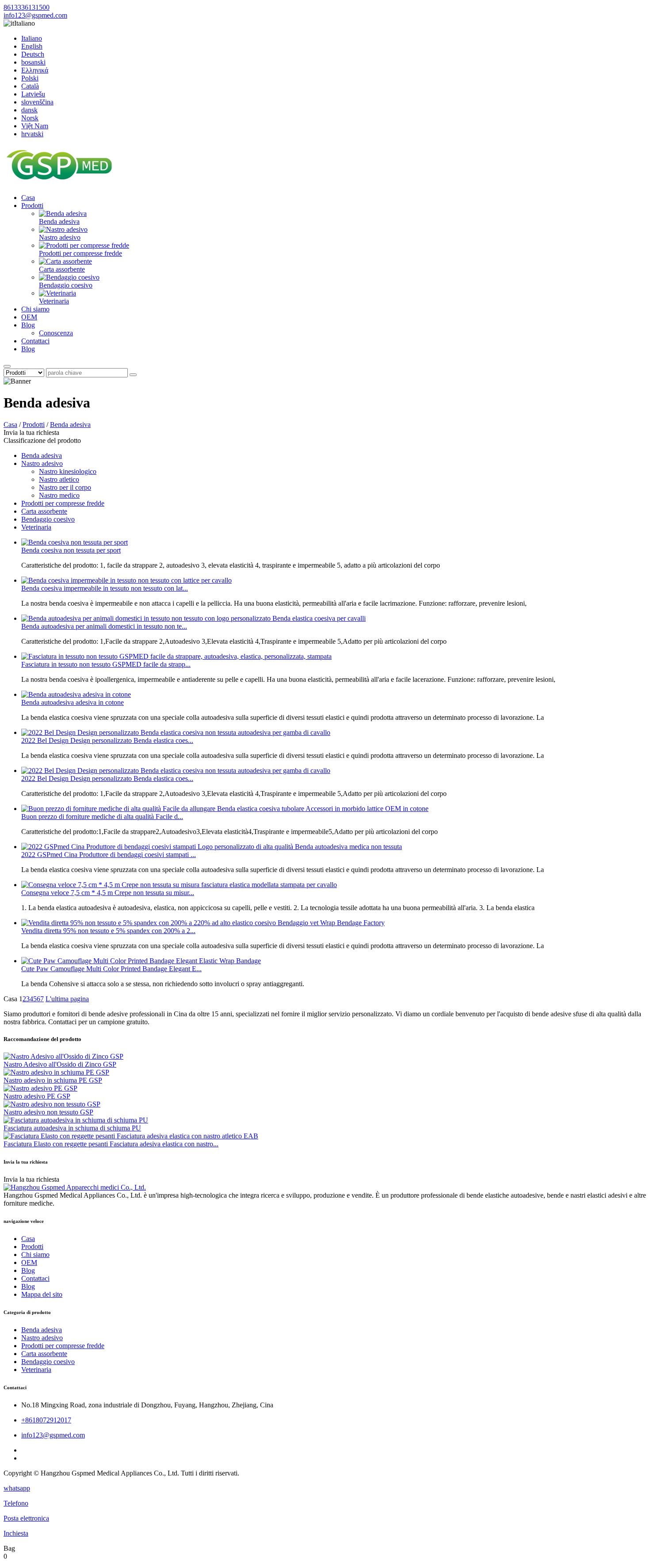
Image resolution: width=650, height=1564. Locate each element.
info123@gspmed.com (35, 15)
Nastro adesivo (59, 237)
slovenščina (37, 102)
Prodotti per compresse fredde (80, 253)
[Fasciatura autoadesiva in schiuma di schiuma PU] (76, 1120)
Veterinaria (54, 301)
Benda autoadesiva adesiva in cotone (72, 702)
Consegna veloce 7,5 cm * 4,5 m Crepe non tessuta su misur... (107, 892)
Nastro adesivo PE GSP (37, 1096)
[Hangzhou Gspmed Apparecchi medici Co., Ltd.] (59, 182)
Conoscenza (56, 333)
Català (30, 86)
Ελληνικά (34, 70)
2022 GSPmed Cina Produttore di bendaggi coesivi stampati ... (108, 854)
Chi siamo (35, 309)
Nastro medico (59, 495)
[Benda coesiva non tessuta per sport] (74, 542)
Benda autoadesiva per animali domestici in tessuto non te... (104, 626)
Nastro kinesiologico (67, 471)
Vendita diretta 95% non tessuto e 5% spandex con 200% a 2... (108, 930)
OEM (29, 317)
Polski (29, 78)
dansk (29, 110)
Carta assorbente (62, 269)
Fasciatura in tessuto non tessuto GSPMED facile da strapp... (106, 664)
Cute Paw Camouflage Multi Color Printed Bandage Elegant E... (111, 968)
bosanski (33, 62)
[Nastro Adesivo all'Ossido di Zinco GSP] (63, 1056)
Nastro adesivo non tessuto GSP (48, 1112)
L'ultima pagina (67, 999)
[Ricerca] (7, 366)
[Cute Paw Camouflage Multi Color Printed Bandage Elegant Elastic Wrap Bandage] (141, 961)
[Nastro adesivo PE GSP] (40, 1088)
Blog (28, 325)
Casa (28, 197)
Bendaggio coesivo (65, 285)
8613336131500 (27, 7)
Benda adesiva (59, 221)
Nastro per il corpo (65, 487)
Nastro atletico (59, 479)
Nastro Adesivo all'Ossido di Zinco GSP (60, 1064)
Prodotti (32, 205)
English (31, 46)
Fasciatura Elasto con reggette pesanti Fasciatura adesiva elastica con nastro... (111, 1144)
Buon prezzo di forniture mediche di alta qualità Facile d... (102, 816)
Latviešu (33, 94)
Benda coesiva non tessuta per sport (71, 550)
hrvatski (32, 134)
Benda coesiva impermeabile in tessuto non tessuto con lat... (104, 588)
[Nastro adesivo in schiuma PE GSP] (56, 1072)
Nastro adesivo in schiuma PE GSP (53, 1080)
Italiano (31, 38)
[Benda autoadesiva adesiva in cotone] (76, 694)
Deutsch (32, 54)
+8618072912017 (46, 1420)
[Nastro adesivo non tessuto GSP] (52, 1104)
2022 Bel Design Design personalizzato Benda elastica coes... (107, 740)
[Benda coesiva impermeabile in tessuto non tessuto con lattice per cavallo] (126, 580)
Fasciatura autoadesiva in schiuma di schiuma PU (72, 1128)
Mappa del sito (41, 1294)
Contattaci (35, 341)
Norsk (29, 118)
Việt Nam (34, 126)
